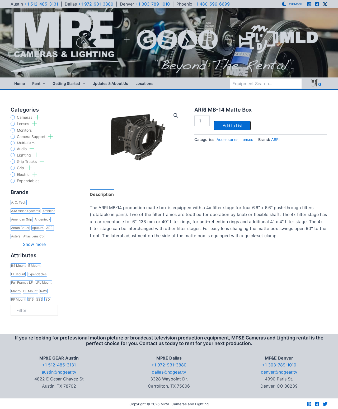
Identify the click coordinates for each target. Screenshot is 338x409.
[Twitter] (325, 404)
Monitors (25, 130)
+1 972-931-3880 (95, 4)
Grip (21, 168)
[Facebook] (317, 4)
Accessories (227, 139)
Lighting (24, 155)
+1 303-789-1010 (152, 4)
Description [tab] (102, 194)
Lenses (23, 124)
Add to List (232, 125)
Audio (22, 149)
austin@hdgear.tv (59, 372)
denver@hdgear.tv (279, 372)
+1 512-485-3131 (41, 4)
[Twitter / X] (325, 4)
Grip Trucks (27, 161)
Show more (34, 244)
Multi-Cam (26, 143)
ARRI (275, 139)
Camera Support (31, 137)
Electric (24, 174)
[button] (42, 84)
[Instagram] (309, 4)
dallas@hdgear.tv (169, 372)
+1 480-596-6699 (212, 4)
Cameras (25, 117)
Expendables (28, 181)
